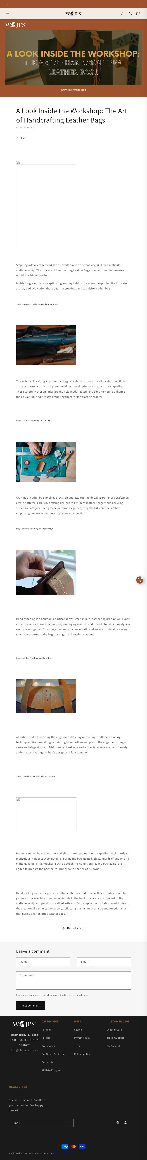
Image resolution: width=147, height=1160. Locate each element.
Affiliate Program (51, 1070)
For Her (46, 1037)
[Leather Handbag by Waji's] (46, 800)
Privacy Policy (82, 1037)
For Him (46, 1029)
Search (78, 1029)
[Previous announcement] (7, 4)
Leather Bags (81, 270)
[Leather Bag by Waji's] (46, 163)
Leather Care (114, 1029)
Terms (77, 1046)
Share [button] (23, 138)
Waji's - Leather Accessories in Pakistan (35, 1153)
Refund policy (82, 1054)
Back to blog (76, 928)
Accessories (48, 1046)
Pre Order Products (53, 1054)
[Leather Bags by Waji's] (46, 482)
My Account (113, 1046)
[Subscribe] (69, 1123)
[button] (7, 14)
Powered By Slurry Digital (67, 1153)
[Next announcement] (140, 4)
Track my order (115, 1037)
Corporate (47, 1062)
